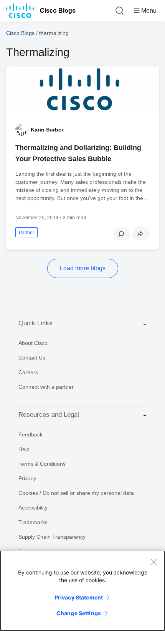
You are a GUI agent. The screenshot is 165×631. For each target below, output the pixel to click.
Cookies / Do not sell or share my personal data (76, 493)
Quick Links (35, 323)
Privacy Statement (78, 597)
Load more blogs (83, 268)
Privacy (27, 478)
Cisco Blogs (58, 10)
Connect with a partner (46, 387)
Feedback (30, 434)
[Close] (153, 562)
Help (24, 449)
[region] (82, 590)
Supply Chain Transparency (52, 537)
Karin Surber (47, 130)
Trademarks (33, 522)
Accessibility (33, 507)
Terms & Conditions (42, 464)
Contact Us (31, 358)
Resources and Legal (48, 414)
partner (26, 232)
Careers (28, 372)
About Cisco (33, 343)
